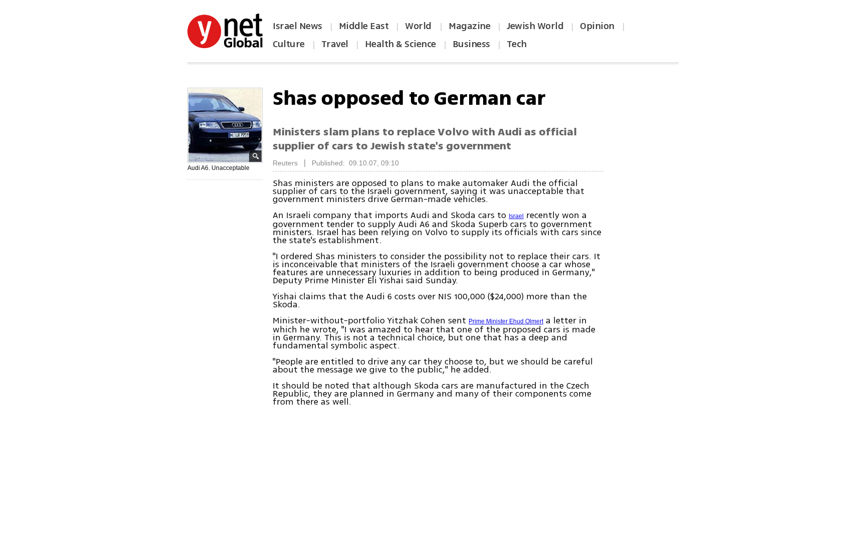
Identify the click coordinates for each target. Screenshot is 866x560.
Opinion (597, 26)
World (419, 26)
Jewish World (535, 26)
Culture (289, 44)
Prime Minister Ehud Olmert (506, 321)
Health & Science (400, 44)
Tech (517, 44)
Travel (334, 44)
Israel (516, 216)
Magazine (469, 26)
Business (471, 44)
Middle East (364, 26)
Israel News (297, 26)
